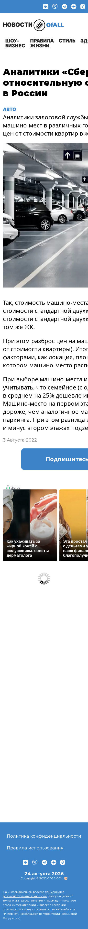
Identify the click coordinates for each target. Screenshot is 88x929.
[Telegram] (64, 6)
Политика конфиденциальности (44, 836)
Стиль (67, 41)
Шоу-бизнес (15, 43)
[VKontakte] (45, 6)
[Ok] (82, 6)
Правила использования (35, 848)
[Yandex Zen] (74, 6)
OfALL (33, 24)
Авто (9, 109)
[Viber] (55, 6)
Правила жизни (42, 43)
